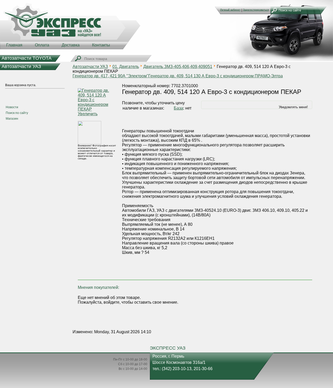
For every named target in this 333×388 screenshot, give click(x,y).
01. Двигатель (125, 66)
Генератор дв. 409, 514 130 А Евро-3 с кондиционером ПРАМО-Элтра (215, 76)
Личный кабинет (230, 9)
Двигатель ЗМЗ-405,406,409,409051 (177, 66)
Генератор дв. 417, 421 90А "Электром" (110, 76)
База (178, 108)
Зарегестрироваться (256, 9)
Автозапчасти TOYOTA (27, 58)
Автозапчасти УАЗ (21, 66)
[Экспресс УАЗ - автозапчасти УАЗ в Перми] (70, 26)
